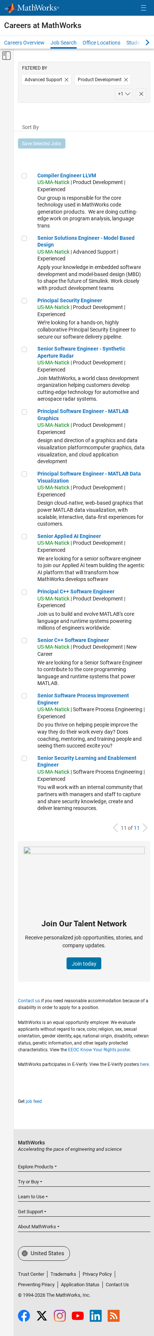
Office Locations (101, 43)
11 (137, 828)
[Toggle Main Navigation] (144, 8)
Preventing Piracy (36, 1284)
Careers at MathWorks (42, 25)
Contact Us (117, 1284)
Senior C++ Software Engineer (73, 640)
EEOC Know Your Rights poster (99, 1049)
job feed (34, 1101)
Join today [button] (84, 964)
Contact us (29, 1000)
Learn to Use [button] (31, 1196)
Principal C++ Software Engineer (75, 591)
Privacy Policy (97, 1274)
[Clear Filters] (141, 94)
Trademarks (63, 1274)
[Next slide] (141, 42)
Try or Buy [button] (28, 1181)
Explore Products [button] (35, 1167)
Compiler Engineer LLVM (66, 175)
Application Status (80, 1284)
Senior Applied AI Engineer (69, 536)
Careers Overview (24, 43)
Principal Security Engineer (69, 300)
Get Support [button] (30, 1211)
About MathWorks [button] (37, 1226)
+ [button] (120, 94)
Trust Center (31, 1274)
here (144, 1064)
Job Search (63, 43)
